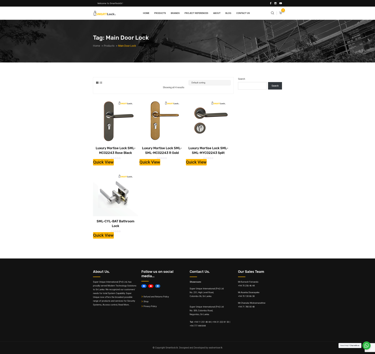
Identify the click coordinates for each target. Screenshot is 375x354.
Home (146, 13)
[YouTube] (150, 286)
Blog (228, 13)
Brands (175, 13)
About (216, 13)
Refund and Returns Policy (156, 296)
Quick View (103, 162)
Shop (146, 301)
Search (241, 79)
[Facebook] (143, 286)
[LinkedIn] (157, 286)
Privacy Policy (150, 306)
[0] (280, 13)
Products (160, 13)
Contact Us (243, 13)
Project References (196, 13)
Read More (123, 304)
